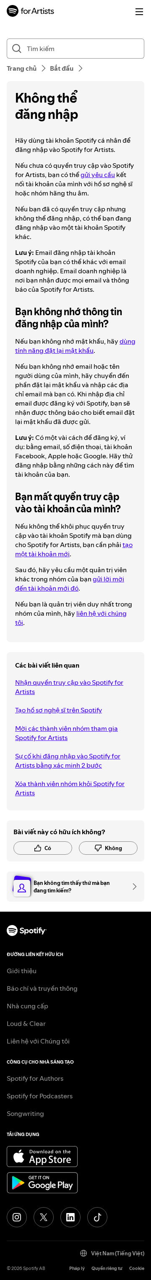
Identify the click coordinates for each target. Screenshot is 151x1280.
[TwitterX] (44, 1217)
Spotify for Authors (35, 1078)
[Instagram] (17, 1217)
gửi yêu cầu (98, 174)
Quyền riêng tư (106, 1268)
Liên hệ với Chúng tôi (38, 1041)
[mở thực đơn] (139, 12)
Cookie (136, 1268)
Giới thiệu (21, 970)
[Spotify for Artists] (31, 12)
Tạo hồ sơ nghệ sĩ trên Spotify (58, 710)
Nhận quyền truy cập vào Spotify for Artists (69, 687)
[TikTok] (97, 1217)
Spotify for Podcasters (40, 1095)
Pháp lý (77, 1268)
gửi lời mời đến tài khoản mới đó (69, 583)
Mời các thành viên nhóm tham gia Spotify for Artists (66, 733)
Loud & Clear (26, 1023)
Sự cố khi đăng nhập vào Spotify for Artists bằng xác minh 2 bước (67, 760)
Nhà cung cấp (27, 1005)
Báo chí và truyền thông (42, 988)
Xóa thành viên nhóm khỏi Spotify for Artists (70, 788)
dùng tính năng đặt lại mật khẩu (75, 346)
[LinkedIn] (70, 1217)
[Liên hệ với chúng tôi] (132, 886)
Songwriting (25, 1113)
